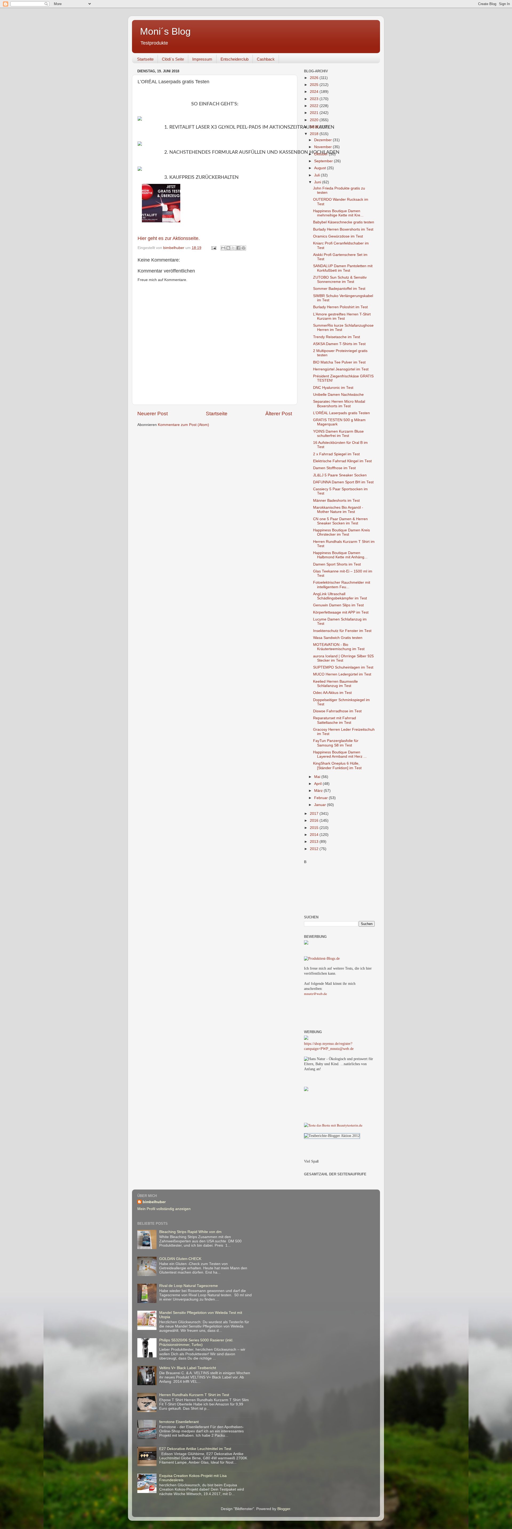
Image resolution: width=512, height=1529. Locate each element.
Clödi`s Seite (173, 59)
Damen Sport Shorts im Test (337, 564)
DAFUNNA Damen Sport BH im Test (343, 482)
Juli (317, 175)
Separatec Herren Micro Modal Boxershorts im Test (339, 404)
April (318, 784)
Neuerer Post (152, 413)
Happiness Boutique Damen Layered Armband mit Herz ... (340, 754)
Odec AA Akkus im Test (332, 693)
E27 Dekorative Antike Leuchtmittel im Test (195, 1449)
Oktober (321, 154)
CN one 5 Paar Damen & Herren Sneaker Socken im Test (340, 521)
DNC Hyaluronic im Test (333, 388)
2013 (314, 842)
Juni (318, 182)
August (320, 168)
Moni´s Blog (165, 31)
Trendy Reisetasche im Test (336, 337)
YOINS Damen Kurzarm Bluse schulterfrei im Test (338, 433)
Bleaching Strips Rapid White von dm (190, 1232)
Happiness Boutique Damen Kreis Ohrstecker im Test (341, 532)
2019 (314, 127)
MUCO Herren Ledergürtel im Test (342, 674)
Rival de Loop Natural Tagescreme (188, 1286)
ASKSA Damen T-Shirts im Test (339, 344)
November (323, 147)
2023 (314, 99)
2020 (314, 120)
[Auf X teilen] (233, 248)
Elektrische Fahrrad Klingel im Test (342, 461)
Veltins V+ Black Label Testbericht (187, 1368)
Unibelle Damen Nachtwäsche (338, 395)
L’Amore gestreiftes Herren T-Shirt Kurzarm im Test (342, 316)
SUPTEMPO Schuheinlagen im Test (343, 667)
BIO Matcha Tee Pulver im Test (339, 362)
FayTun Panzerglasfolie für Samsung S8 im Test (335, 743)
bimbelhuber (154, 1202)
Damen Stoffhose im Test (334, 468)
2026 (314, 78)
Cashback (266, 59)
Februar (321, 798)
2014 (314, 835)
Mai (317, 777)
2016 (314, 821)
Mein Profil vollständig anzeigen (164, 1209)
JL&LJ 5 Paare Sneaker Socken (340, 475)
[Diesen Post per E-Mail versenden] (223, 248)
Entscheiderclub (235, 59)
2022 (314, 106)
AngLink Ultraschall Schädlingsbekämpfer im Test (340, 596)
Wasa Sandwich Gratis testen (337, 638)
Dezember (323, 140)
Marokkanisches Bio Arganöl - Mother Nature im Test (338, 509)
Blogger (283, 1509)
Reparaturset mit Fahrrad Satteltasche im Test (334, 720)
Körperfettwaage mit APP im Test (341, 612)
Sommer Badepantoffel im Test (339, 289)
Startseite (145, 59)
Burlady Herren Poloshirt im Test (340, 307)
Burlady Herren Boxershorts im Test (343, 229)
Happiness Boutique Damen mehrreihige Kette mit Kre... (338, 213)
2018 (314, 134)
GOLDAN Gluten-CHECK (180, 1259)
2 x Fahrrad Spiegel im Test (336, 454)
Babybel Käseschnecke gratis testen (343, 222)
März (319, 791)
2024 (314, 92)
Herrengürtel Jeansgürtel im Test (341, 369)
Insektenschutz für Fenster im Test (342, 631)
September (324, 161)
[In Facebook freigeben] (238, 248)
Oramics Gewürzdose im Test (338, 236)
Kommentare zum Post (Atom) (183, 425)
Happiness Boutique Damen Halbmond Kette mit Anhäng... (340, 555)
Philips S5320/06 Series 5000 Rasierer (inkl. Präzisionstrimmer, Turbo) (196, 1342)
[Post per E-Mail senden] (213, 248)
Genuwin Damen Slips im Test (338, 605)
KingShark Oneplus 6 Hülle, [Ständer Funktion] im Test (337, 765)
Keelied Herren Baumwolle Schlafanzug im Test (335, 683)
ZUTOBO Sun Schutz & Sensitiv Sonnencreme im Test (340, 279)
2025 (314, 85)
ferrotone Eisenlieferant (179, 1422)
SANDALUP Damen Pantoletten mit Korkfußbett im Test (343, 268)
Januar (320, 805)
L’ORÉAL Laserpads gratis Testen (341, 413)
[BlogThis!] (228, 248)
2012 (314, 849)
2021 (314, 113)
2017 (314, 814)
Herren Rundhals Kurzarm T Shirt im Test (194, 1395)
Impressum (202, 59)
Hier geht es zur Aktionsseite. (169, 238)
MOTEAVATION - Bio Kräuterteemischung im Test (339, 647)
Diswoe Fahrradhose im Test (337, 711)
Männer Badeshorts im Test (336, 501)
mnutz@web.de (315, 993)
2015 (314, 828)
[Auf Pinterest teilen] (243, 248)
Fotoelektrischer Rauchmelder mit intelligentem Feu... (341, 584)
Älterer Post (278, 413)
